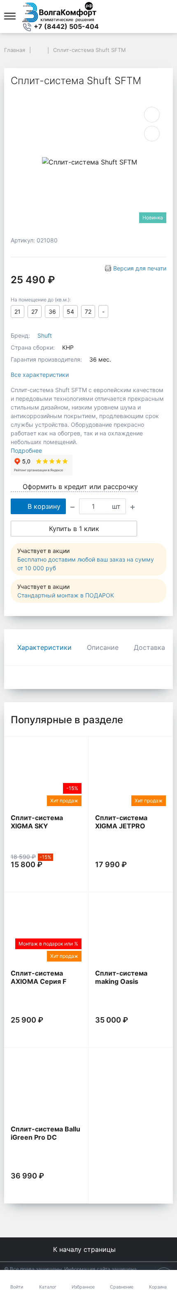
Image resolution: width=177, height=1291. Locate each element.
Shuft (44, 335)
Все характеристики (40, 374)
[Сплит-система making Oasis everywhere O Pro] (130, 931)
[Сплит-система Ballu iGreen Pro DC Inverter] (46, 1086)
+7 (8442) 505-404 (65, 26)
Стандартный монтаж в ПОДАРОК (65, 595)
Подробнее (26, 450)
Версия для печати (139, 268)
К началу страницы (85, 1249)
